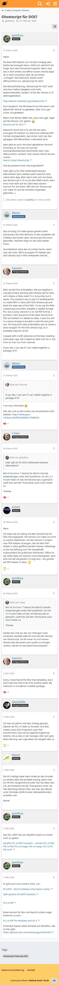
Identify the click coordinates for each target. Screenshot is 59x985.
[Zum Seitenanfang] (54, 980)
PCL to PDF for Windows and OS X (20, 920)
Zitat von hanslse (18, 384)
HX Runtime (13, 473)
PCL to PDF (8, 902)
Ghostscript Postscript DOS (15, 956)
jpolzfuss (9, 20)
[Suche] (40, 4)
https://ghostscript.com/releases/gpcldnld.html (27, 932)
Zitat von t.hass (17, 602)
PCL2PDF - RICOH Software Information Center (26, 889)
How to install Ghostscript (16, 160)
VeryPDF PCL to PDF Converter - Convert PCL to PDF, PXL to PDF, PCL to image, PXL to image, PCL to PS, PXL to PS (29, 846)
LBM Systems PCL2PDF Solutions (19, 894)
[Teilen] (54, 26)
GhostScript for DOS (13, 124)
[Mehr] (54, 50)
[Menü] (55, 4)
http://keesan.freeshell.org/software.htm (23, 101)
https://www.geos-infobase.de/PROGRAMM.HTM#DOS (21, 416)
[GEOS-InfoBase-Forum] (4, 4)
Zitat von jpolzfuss (19, 457)
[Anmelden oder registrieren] (47, 4)
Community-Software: (29, 980)
